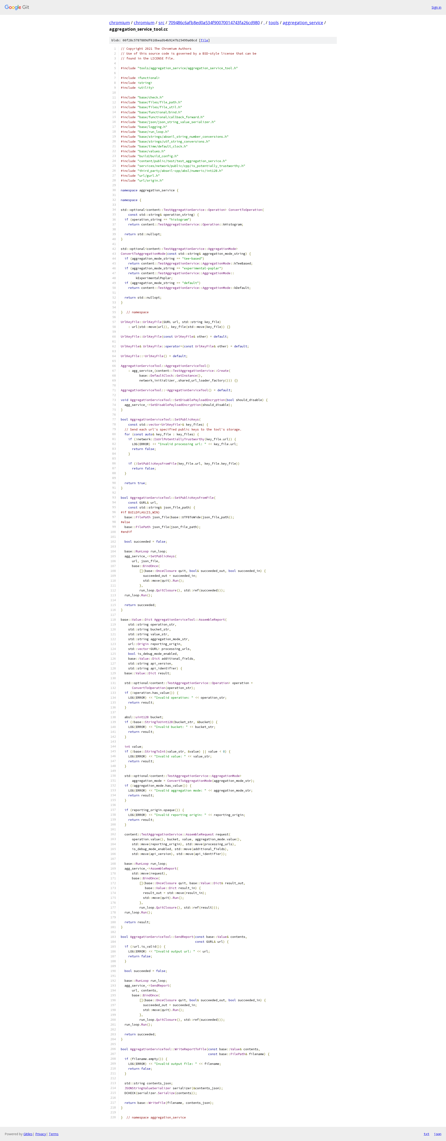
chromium (119, 22)
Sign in (436, 7)
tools (274, 22)
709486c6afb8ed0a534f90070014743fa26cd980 (214, 22)
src (161, 22)
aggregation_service (303, 22)
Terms (54, 1134)
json (437, 1134)
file (204, 40)
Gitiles (28, 1134)
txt (426, 1134)
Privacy (40, 1134)
